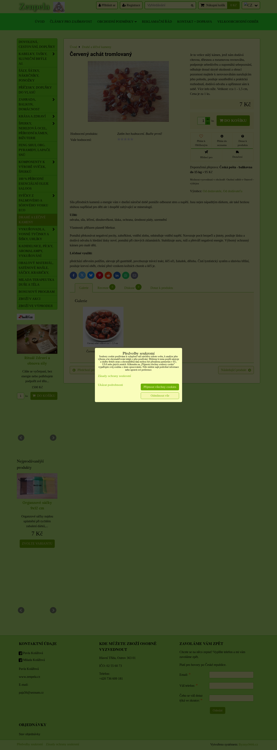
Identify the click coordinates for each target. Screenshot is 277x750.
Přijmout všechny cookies (160, 386)
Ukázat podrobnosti (110, 384)
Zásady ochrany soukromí (114, 376)
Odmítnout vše (160, 395)
